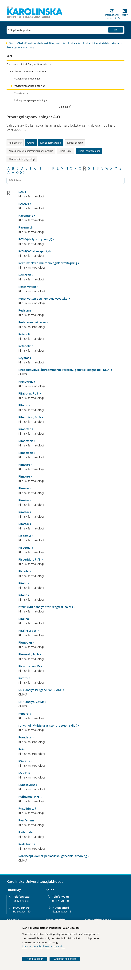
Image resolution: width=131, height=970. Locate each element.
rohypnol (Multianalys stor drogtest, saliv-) (47, 725)
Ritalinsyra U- (27, 631)
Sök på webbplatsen (20, 30)
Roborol (23, 714)
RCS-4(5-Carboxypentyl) (34, 251)
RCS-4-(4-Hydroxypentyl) (35, 239)
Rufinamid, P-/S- (29, 797)
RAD (21, 192)
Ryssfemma (26, 820)
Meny (125, 14)
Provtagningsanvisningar (22, 47)
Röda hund (25, 844)
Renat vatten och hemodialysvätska (43, 298)
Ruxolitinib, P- (28, 808)
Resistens (24, 310)
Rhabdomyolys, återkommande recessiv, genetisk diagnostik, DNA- (64, 370)
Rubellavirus (26, 785)
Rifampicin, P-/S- (29, 417)
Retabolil (24, 334)
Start (12, 43)
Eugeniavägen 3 (61, 911)
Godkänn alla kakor (65, 959)
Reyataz (23, 358)
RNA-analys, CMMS (31, 702)
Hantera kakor (35, 959)
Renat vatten (27, 287)
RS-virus (24, 761)
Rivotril (23, 678)
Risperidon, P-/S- (29, 559)
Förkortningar (21, 93)
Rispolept (24, 571)
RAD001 (23, 204)
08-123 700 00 (60, 901)
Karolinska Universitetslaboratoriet (98, 43)
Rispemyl (24, 536)
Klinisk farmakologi (50, 142)
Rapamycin (26, 227)
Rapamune (25, 215)
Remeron (24, 275)
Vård (20, 43)
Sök (115, 29)
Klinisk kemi (65, 150)
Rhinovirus (25, 381)
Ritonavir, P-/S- (28, 654)
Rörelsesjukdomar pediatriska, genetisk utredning (52, 856)
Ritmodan (25, 642)
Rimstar (23, 488)
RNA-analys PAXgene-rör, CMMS (40, 690)
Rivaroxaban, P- (29, 666)
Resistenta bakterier (32, 322)
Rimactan (24, 429)
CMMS (31, 142)
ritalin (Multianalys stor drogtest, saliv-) (45, 607)
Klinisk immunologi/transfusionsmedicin (31, 150)
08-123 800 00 (21, 901)
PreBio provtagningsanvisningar (31, 100)
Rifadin (23, 405)
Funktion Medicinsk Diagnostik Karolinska (50, 43)
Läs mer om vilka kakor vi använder (43, 946)
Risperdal (24, 548)
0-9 (22, 173)
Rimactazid (26, 441)
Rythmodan (26, 832)
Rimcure (24, 464)
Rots (21, 749)
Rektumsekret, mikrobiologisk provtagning (47, 263)
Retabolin (24, 346)
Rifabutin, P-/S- (28, 393)
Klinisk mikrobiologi (89, 150)
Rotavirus (25, 737)
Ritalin (22, 583)
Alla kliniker (15, 142)
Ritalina (23, 619)
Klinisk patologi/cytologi (22, 159)
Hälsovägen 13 (22, 911)
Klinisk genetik (75, 142)
